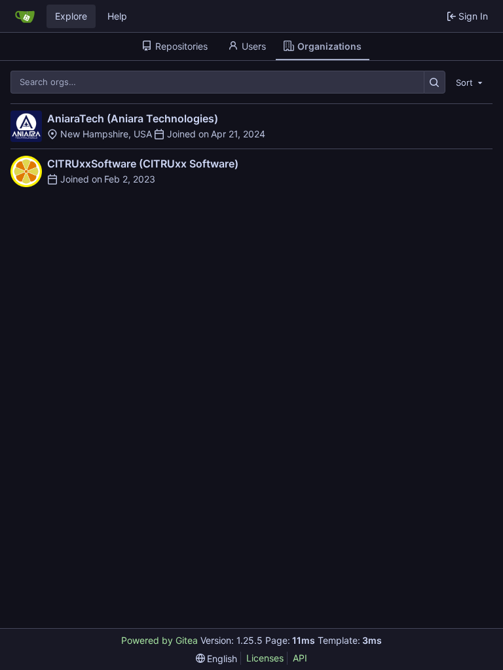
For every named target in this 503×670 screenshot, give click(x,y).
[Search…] (434, 82)
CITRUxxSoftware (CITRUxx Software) (142, 163)
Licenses (265, 657)
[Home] (25, 16)
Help (117, 16)
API (300, 657)
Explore (71, 16)
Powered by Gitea (159, 640)
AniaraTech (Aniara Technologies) (132, 118)
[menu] (470, 82)
